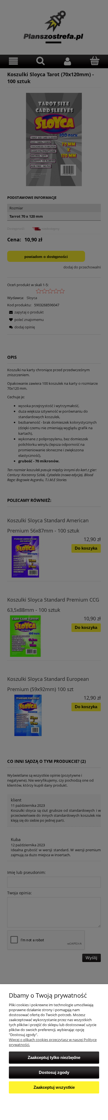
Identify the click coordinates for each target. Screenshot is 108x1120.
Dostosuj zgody (54, 1072)
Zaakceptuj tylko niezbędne (54, 1057)
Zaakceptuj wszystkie (54, 1087)
